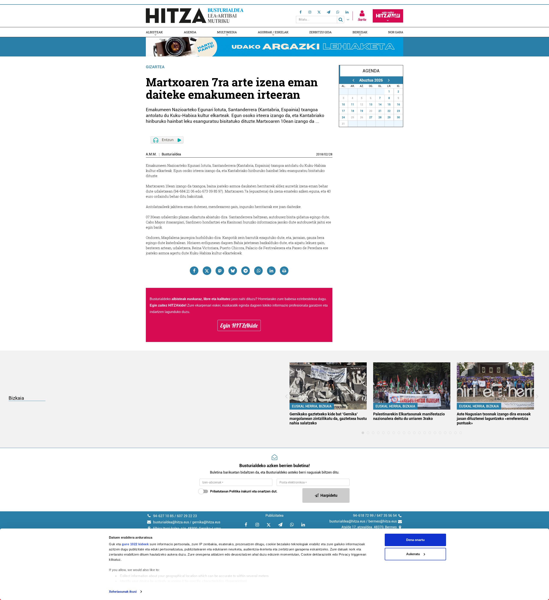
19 (361, 110)
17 (343, 110)
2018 (319, 154)
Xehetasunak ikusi (123, 591)
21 (380, 110)
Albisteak (154, 32)
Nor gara (395, 32)
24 (343, 117)
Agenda (190, 32)
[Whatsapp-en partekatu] (258, 270)
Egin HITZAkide (239, 325)
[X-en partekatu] (207, 270)
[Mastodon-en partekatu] (220, 270)
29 (364, 91)
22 (389, 110)
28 (330, 154)
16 (398, 104)
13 (370, 104)
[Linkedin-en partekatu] (271, 270)
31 (382, 91)
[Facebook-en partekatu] (194, 270)
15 (389, 104)
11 (352, 104)
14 (380, 104)
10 (343, 104)
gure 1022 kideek (135, 544)
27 (345, 91)
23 (398, 110)
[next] (388, 80)
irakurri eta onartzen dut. (243, 491)
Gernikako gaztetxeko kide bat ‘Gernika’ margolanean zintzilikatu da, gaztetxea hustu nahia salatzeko (328, 418)
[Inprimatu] (284, 270)
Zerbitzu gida (320, 32)
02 (326, 154)
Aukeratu (413, 554)
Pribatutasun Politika (225, 491)
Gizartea (155, 66)
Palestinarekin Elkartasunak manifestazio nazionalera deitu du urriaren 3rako (409, 416)
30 (373, 91)
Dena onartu (415, 540)
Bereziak (360, 32)
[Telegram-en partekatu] (245, 270)
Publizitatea (274, 515)
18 (352, 110)
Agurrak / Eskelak (273, 32)
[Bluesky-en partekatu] (232, 270)
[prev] (353, 80)
